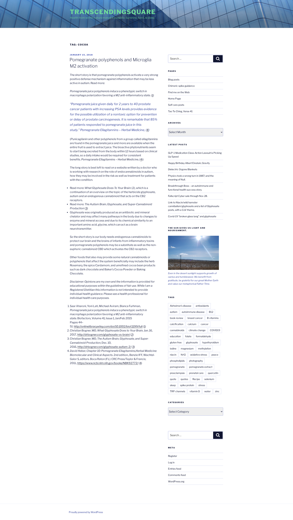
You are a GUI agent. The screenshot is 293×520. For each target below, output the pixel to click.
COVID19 (215, 330)
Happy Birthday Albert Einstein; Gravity (189, 163)
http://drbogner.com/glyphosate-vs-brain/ (103, 334)
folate (188, 336)
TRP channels (177, 391)
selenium (209, 379)
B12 (211, 311)
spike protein (187, 385)
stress (201, 385)
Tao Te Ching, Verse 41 (180, 111)
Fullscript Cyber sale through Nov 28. (188, 195)
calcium (192, 324)
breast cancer (195, 318)
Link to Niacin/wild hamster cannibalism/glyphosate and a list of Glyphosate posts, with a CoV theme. (193, 206)
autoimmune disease (193, 311)
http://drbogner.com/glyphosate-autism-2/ (104, 346)
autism (173, 311)
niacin (173, 354)
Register (172, 455)
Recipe (196, 379)
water (207, 391)
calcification (176, 324)
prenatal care (196, 373)
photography (196, 360)
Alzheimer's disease (180, 305)
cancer (204, 324)
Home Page (174, 98)
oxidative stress (198, 354)
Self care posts (176, 104)
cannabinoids (177, 330)
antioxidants (202, 305)
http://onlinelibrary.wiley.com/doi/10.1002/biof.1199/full (108, 326)
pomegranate (177, 366)
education (175, 336)
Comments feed (177, 474)
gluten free (176, 342)
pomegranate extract (200, 366)
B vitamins (213, 318)
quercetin (213, 373)
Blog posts (173, 79)
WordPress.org (176, 481)
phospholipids (177, 360)
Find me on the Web (179, 92)
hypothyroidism (210, 342)
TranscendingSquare (113, 12)
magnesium (187, 348)
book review (176, 318)
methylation (204, 348)
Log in (171, 462)
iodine (173, 348)
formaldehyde (203, 336)
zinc (217, 391)
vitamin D (195, 391)
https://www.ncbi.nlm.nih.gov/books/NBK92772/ (107, 363)
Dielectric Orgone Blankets (182, 169)
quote (173, 379)
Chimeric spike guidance (181, 85)
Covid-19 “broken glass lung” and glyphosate (192, 216)
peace (214, 354)
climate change (197, 330)
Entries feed (174, 468)
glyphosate (192, 342)
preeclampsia (177, 373)
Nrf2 (183, 354)
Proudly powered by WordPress (86, 512)
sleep (173, 385)
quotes (184, 379)
